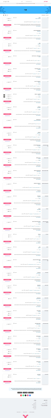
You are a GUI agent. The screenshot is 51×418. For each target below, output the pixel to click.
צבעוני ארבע (38, 310)
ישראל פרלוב (38, 209)
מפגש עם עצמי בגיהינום (37, 30)
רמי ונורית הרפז (38, 324)
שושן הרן (39, 158)
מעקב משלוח (34, 406)
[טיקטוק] (25, 395)
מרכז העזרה (34, 403)
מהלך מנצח (38, 285)
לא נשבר (39, 132)
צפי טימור (39, 82)
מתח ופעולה (35, 290)
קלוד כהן (39, 362)
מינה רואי (39, 222)
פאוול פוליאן (38, 120)
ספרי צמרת (34, 302)
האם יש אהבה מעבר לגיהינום (36, 221)
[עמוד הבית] (46, 5)
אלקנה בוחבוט (38, 171)
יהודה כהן (35, 99)
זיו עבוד (36, 18)
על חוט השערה (38, 336)
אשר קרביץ (39, 69)
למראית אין (38, 374)
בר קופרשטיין (38, 133)
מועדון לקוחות (34, 407)
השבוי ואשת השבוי (37, 323)
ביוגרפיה (38, 35)
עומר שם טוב (38, 31)
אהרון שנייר (35, 120)
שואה (36, 226)
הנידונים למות (38, 119)
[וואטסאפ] (23, 395)
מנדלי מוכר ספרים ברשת (31, 264)
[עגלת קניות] (5, 1)
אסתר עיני (39, 349)
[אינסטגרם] (28, 395)
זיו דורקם (39, 247)
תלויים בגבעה (38, 361)
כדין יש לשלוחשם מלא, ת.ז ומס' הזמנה (44, 405)
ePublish (33, 226)
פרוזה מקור (38, 226)
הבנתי (17, 3)
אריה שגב (30, 187)
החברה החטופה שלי (37, 68)
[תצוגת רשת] (5, 15)
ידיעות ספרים (34, 73)
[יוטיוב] (21, 395)
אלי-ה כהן (39, 18)
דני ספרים (35, 175)
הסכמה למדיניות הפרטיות (21, 3)
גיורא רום (39, 311)
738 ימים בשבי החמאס (37, 170)
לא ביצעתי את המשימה (37, 183)
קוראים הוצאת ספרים (34, 200)
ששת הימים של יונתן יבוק (36, 259)
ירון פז (39, 260)
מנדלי (34, 264)
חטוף (39, 43)
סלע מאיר (35, 35)
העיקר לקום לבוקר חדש (37, 145)
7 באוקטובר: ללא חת (37, 81)
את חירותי (38, 272)
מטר (32, 353)
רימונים (34, 378)
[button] (4, 1)
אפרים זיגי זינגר (38, 273)
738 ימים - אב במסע (37, 94)
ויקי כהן (39, 56)
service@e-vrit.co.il (44, 403)
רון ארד (39, 208)
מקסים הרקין (38, 107)
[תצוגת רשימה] (7, 15)
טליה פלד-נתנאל (38, 298)
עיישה (39, 17)
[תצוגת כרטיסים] (4, 15)
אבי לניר (39, 234)
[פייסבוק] (30, 395)
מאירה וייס (39, 375)
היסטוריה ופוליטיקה (37, 187)
